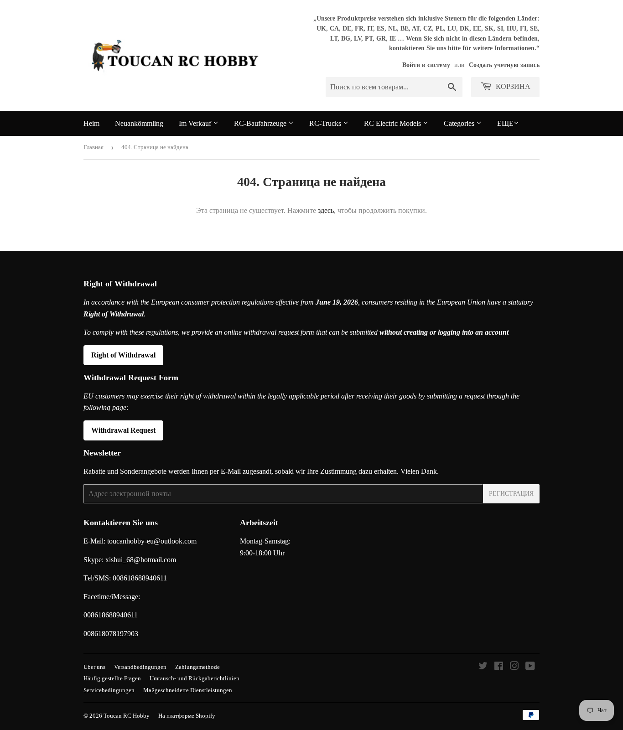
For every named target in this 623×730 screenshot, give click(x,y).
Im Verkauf (196, 123)
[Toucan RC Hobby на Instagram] (514, 667)
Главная (93, 147)
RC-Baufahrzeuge (261, 123)
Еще (505, 123)
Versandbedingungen (140, 666)
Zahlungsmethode (197, 666)
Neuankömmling (139, 123)
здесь (326, 210)
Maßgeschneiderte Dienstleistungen (187, 690)
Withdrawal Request (123, 430)
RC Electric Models (393, 123)
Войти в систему (426, 65)
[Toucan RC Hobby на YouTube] (530, 667)
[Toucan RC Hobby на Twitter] (483, 667)
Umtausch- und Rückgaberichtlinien (194, 678)
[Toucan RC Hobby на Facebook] (499, 667)
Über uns (94, 666)
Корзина (512, 86)
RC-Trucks (326, 123)
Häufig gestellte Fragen (112, 678)
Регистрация (511, 493)
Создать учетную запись (504, 65)
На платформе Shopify (186, 715)
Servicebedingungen (109, 690)
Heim (91, 123)
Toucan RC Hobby (127, 715)
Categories (460, 123)
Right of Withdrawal (123, 355)
